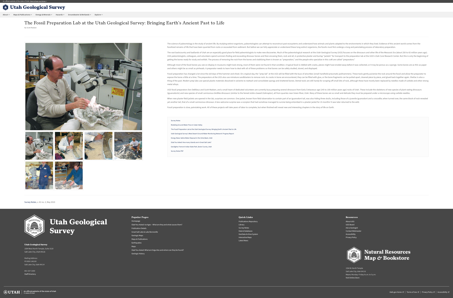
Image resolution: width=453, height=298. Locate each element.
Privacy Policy (351, 237)
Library (241, 224)
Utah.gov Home (397, 292)
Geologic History (138, 253)
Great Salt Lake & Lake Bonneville (145, 232)
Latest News (243, 240)
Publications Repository (248, 221)
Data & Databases (245, 231)
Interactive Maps (245, 237)
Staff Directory (30, 274)
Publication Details (139, 228)
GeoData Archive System (248, 234)
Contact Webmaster (353, 231)
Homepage (136, 221)
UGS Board (350, 224)
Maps (134, 246)
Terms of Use (413, 292)
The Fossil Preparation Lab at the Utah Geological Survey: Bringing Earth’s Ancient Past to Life (203, 129)
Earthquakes (137, 243)
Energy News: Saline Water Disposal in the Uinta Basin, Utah (191, 138)
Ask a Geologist (352, 228)
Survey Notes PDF (177, 151)
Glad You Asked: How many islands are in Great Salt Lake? (191, 142)
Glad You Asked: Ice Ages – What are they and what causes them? (157, 224)
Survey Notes (175, 120)
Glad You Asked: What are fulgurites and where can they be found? (158, 250)
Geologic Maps (137, 235)
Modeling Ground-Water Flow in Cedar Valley (186, 125)
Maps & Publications (140, 239)
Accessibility (350, 234)
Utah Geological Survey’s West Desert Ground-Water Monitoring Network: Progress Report (202, 134)
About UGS (350, 221)
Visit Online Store (352, 277)
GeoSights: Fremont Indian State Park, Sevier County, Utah (191, 147)
